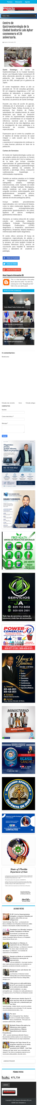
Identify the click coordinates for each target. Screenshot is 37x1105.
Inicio (20, 403)
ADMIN (5, 1085)
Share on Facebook (13, 258)
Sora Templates (20, 1102)
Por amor (13, 1014)
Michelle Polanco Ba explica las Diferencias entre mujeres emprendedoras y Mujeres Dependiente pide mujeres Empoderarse (16, 1029)
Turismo (9, 2)
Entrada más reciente (8, 403)
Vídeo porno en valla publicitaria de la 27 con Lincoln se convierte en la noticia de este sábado (20, 985)
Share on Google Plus (13, 269)
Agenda (27, 2)
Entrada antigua (30, 403)
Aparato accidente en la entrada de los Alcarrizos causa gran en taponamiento (21, 958)
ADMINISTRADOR (9, 1061)
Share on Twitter (12, 264)
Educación (18, 2)
